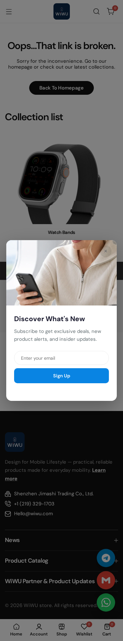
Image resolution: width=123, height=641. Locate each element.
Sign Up (61, 376)
